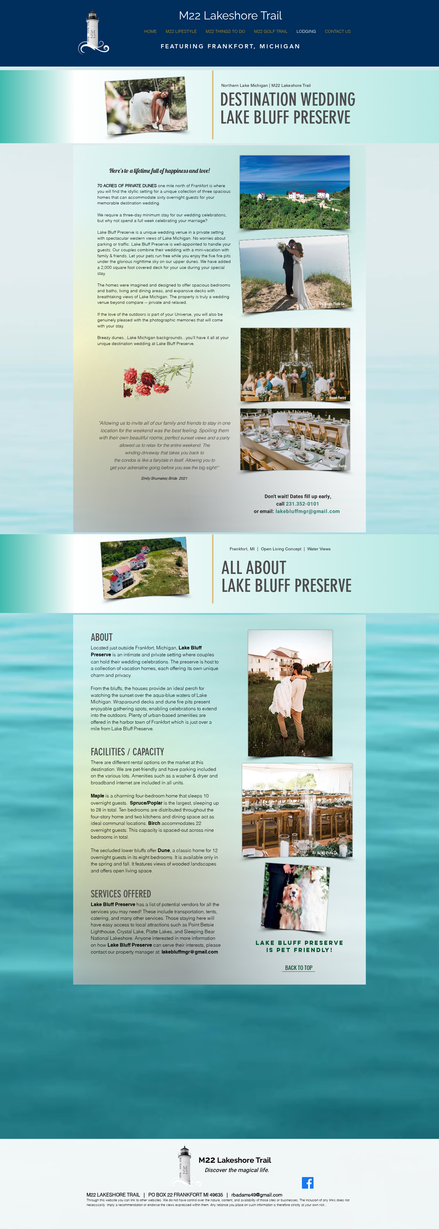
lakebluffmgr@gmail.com (308, 511)
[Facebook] (308, 1183)
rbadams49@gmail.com (256, 1195)
